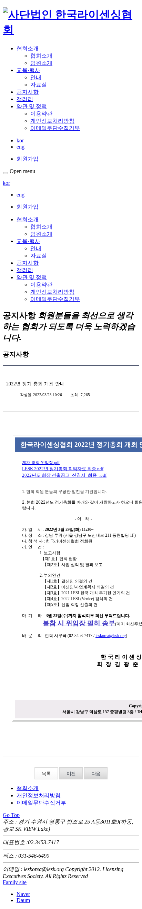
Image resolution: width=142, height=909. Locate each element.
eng (20, 147)
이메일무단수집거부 (55, 128)
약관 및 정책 (32, 106)
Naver (23, 894)
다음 (95, 773)
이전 (71, 773)
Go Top (11, 815)
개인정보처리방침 (52, 121)
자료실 (38, 85)
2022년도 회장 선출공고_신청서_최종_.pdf (64, 475)
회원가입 (28, 159)
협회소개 (28, 48)
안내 (35, 77)
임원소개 (41, 63)
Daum (23, 900)
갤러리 (25, 99)
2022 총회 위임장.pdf (41, 462)
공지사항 (28, 92)
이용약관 (41, 114)
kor (20, 140)
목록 (46, 773)
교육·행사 (28, 70)
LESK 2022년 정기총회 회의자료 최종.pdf (62, 468)
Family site (15, 882)
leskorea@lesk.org (110, 635)
